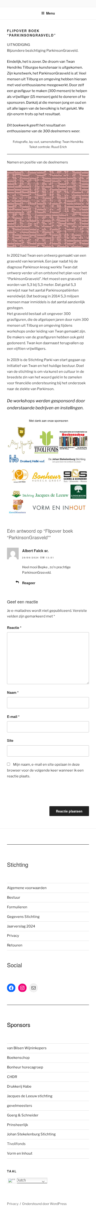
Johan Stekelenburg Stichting (31, 1134)
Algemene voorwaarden (27, 888)
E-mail (13, 716)
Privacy (13, 936)
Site (10, 740)
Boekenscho (17, 1058)
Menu (50, 13)
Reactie (14, 627)
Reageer (28, 582)
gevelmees (16, 1106)
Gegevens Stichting (23, 917)
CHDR (12, 1077)
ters (28, 1106)
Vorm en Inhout (19, 1153)
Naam (13, 692)
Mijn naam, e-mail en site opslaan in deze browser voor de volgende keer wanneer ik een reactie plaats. (45, 770)
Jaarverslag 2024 (21, 926)
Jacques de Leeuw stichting (29, 1096)
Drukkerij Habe (19, 1086)
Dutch (20, 1180)
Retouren (14, 945)
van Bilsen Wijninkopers (27, 1048)
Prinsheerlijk (17, 1125)
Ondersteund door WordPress (44, 1204)
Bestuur (13, 897)
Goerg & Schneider (22, 1115)
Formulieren (17, 907)
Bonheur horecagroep (25, 1067)
